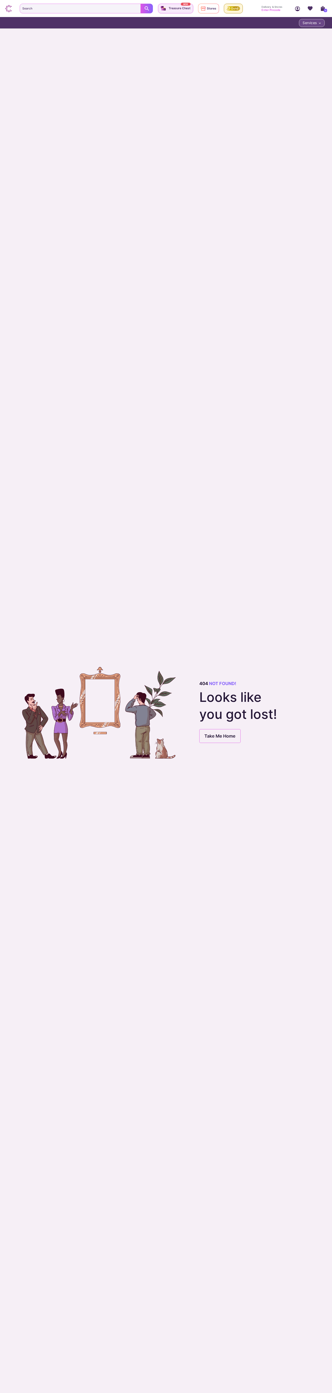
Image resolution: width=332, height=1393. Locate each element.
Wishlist (310, 8)
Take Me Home (220, 736)
